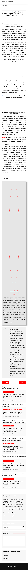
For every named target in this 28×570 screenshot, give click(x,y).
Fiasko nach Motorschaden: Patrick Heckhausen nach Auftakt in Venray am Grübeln (13, 465)
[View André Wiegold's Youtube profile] (15, 287)
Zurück (6, 382)
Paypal (14, 512)
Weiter (22, 382)
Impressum (4, 1)
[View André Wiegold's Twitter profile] (12, 287)
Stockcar (12, 391)
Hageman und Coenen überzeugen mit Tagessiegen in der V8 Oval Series (13, 396)
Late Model (5, 20)
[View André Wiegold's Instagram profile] (18, 287)
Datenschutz (10, 1)
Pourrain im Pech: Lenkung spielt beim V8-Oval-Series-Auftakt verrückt (13, 483)
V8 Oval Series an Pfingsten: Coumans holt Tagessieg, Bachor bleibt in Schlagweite (13, 447)
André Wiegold (6, 18)
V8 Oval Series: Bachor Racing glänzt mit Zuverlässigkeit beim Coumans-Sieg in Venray (12, 430)
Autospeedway (6, 409)
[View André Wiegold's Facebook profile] (9, 287)
